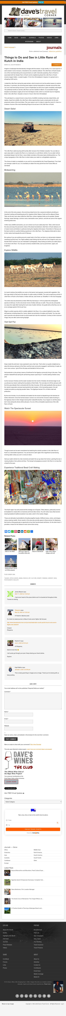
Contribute (6, 959)
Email (6, 719)
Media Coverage (38, 974)
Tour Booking (37, 942)
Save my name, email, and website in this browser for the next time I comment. (26, 735)
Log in (62, 1004)
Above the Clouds (8, 930)
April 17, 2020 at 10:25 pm (22, 594)
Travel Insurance (38, 945)
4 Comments (56, 65)
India (55, 578)
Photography (8, 580)
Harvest (50, 578)
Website (6, 726)
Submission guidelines (55, 51)
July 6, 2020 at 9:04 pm (21, 643)
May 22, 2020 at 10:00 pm (22, 612)
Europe (6, 863)
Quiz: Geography (38, 936)
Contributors (37, 968)
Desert (39, 578)
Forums (5, 962)
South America (38, 855)
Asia (13, 574)
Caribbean (7, 860)
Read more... (48, 984)
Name (6, 712)
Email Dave (37, 971)
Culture (33, 578)
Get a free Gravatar (35, 744)
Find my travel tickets (33, 829)
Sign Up (41, 2)
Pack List (36, 933)
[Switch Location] (57, 822)
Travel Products (38, 948)
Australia (6, 858)
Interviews (6, 939)
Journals (5, 942)
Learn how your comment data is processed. (39, 749)
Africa (6, 850)
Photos (5, 968)
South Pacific (37, 858)
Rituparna (17, 610)
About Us (36, 959)
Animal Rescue (23, 578)
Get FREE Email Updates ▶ (14, 793)
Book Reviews (38, 930)
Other (35, 860)
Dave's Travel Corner (33, 11)
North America (38, 852)
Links (4, 965)
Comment (7, 692)
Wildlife (16, 580)
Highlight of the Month (9, 936)
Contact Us (37, 965)
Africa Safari (14, 578)
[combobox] (33, 820)
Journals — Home (10, 847)
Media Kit (36, 977)
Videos (5, 948)
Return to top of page (8, 1004)
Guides (5, 933)
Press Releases (7, 945)
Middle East (37, 850)
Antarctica (7, 852)
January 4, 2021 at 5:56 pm (22, 669)
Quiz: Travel (37, 939)
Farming (44, 578)
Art (29, 578)
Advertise (36, 962)
